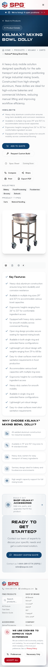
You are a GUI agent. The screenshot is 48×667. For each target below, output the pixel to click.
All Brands (29, 597)
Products (19, 50)
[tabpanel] (24, 378)
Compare (12, 173)
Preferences (16, 654)
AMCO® (28, 607)
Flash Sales (5, 609)
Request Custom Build (20, 153)
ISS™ (27, 610)
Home (8, 50)
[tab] (6, 265)
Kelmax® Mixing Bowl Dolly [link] (16, 54)
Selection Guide (7, 613)
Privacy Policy (32, 648)
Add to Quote (18, 146)
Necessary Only (33, 654)
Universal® (29, 604)
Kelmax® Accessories (9, 625)
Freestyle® (29, 613)
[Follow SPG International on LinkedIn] (36, 589)
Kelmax (32, 50)
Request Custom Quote (26, 555)
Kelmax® (28, 601)
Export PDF (26, 179)
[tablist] (24, 265)
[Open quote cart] (36, 5)
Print (10, 179)
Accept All (12, 660)
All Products (6, 606)
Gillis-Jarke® (30, 617)
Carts (42, 50)
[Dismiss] (44, 12)
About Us (29, 625)
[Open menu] (43, 5)
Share (28, 173)
